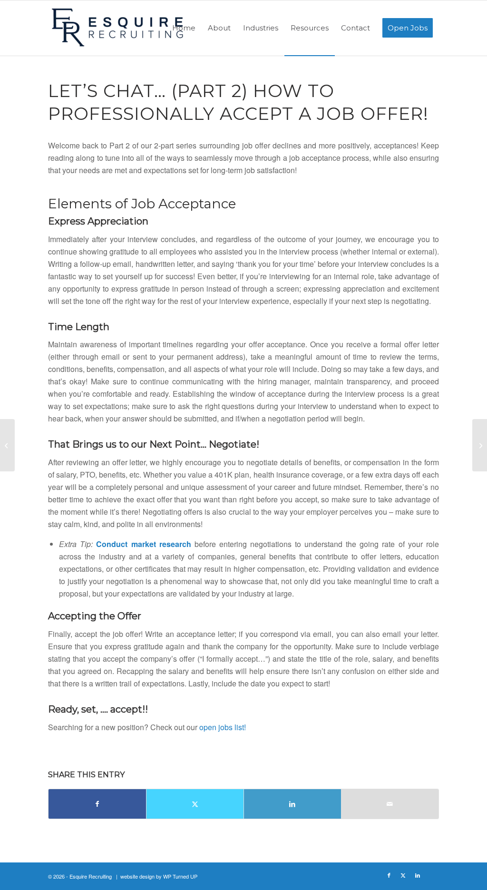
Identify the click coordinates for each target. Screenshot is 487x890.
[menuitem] (184, 28)
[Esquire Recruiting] (119, 31)
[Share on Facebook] (97, 804)
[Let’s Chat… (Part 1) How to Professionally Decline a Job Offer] (7, 445)
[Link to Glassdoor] (432, 875)
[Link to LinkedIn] (417, 875)
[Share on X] (195, 804)
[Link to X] (403, 875)
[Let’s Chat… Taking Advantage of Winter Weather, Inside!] (479, 445)
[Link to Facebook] (389, 875)
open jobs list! (222, 727)
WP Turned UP (180, 876)
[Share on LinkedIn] (292, 804)
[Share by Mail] (389, 804)
